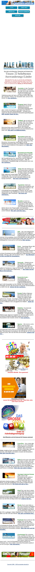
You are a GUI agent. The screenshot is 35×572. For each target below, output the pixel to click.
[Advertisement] (17, 38)
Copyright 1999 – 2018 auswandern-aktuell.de (18, 564)
